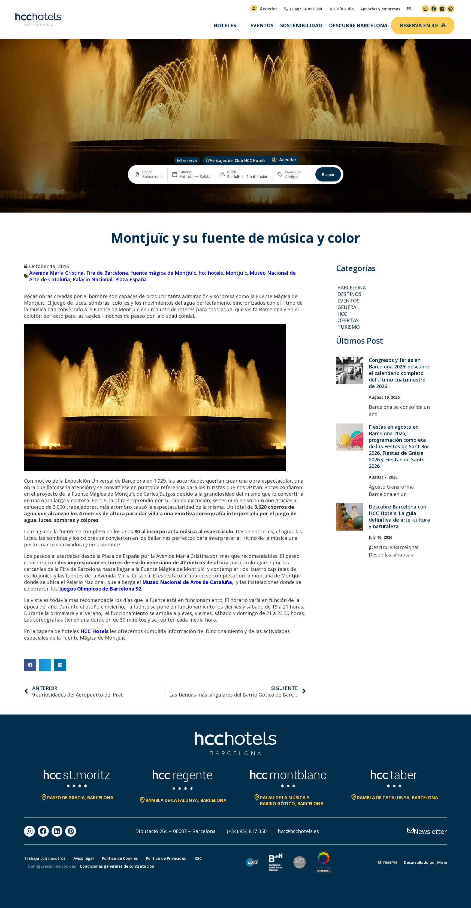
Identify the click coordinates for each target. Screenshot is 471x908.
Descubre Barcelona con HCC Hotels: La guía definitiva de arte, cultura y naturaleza (399, 516)
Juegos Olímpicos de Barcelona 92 (100, 588)
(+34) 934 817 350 (247, 831)
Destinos (349, 294)
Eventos (261, 25)
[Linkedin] (442, 9)
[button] (30, 665)
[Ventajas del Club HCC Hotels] (208, 160)
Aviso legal (84, 858)
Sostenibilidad (301, 25)
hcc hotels (211, 273)
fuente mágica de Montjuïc (163, 273)
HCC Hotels (94, 631)
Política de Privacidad (166, 858)
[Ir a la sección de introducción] (235, 204)
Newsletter (430, 831)
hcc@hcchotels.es (298, 831)
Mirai (442, 862)
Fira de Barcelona (107, 273)
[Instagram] (425, 9)
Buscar (328, 174)
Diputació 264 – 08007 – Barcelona (175, 831)
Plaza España (131, 279)
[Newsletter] (410, 830)
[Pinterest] (450, 9)
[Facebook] (433, 9)
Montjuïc (236, 273)
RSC (198, 858)
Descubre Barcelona (358, 25)
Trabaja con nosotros (44, 858)
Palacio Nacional (93, 279)
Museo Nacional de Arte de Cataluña (187, 582)
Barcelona (351, 287)
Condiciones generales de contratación (117, 866)
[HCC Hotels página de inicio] (38, 19)
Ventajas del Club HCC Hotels (237, 160)
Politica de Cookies (120, 858)
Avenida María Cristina (56, 273)
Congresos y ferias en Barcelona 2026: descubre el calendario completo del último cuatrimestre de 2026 (399, 373)
